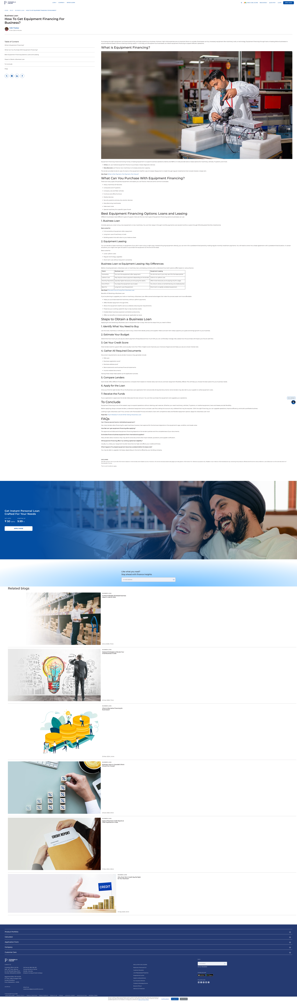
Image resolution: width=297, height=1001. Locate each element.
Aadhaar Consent (70, 995)
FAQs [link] (6, 69)
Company (61, 2)
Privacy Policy (20, 995)
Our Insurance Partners (139, 980)
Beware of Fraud (137, 986)
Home (6, 10)
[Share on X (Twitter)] (7, 76)
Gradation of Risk (82, 995)
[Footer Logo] (11, 960)
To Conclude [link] (8, 64)
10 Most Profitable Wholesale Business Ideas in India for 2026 (114, 596)
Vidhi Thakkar (14, 28)
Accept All (175, 999)
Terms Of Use (53, 995)
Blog (11, 10)
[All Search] (241, 3)
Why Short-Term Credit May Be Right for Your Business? (129, 877)
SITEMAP (61, 995)
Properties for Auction (138, 975)
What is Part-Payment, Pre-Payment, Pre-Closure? (123, 174)
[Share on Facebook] (22, 76)
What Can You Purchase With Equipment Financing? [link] (21, 50)
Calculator (9, 937)
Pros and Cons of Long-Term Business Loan (121, 290)
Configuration (165, 999)
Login (279, 2)
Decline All (184, 999)
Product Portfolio (11, 932)
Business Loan (19, 10)
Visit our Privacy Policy (143, 999)
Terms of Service (43, 995)
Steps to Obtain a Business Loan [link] (15, 59)
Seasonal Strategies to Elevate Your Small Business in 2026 (113, 652)
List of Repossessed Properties (140, 972)
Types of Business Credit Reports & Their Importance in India (113, 821)
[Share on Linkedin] (17, 76)
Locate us (7, 986)
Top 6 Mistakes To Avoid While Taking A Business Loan (124, 414)
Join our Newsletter (202, 966)
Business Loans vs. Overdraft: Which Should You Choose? (113, 765)
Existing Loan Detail (289, 994)
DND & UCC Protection (139, 988)
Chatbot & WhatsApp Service (140, 983)
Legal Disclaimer (10, 995)
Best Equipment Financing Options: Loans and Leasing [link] (22, 54)
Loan (54, 2)
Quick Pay (272, 2)
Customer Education (138, 970)
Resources (263, 2)
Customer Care (10, 952)
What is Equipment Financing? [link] (14, 45)
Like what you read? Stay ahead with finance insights (136, 572)
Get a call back (291, 398)
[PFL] (10, 2)
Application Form (12, 942)
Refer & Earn (71, 2)
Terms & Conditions (31, 995)
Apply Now (288, 2)
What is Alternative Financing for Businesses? (112, 709)
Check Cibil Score (252, 2)
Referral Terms (93, 995)
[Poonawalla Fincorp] (202, 975)
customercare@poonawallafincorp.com (33, 989)
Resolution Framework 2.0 (139, 967)
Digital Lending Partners (139, 978)
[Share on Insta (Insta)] (12, 76)
